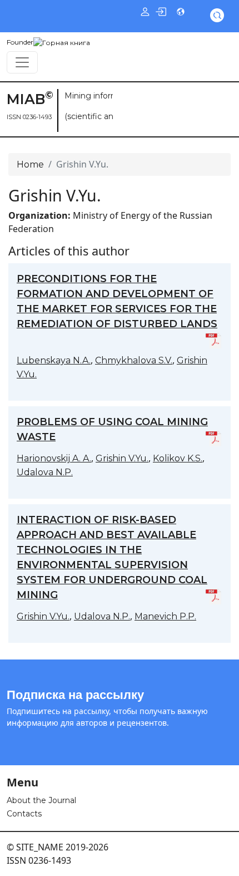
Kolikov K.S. (177, 458)
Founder (20, 42)
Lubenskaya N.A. (54, 360)
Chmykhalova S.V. (133, 360)
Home (30, 164)
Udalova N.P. (45, 472)
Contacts (24, 814)
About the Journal (41, 800)
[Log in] (160, 11)
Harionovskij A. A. (54, 458)
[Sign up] (145, 11)
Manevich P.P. (165, 616)
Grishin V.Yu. (122, 458)
